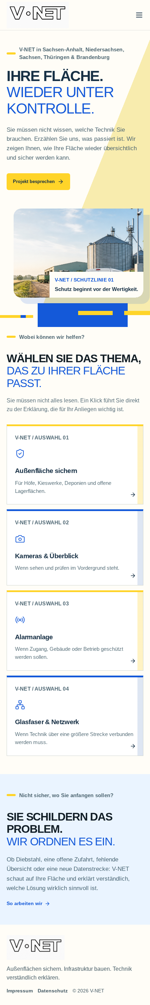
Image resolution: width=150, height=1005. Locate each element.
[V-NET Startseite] (38, 15)
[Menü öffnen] (139, 15)
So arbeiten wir (24, 903)
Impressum (20, 990)
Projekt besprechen (34, 181)
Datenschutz (53, 990)
